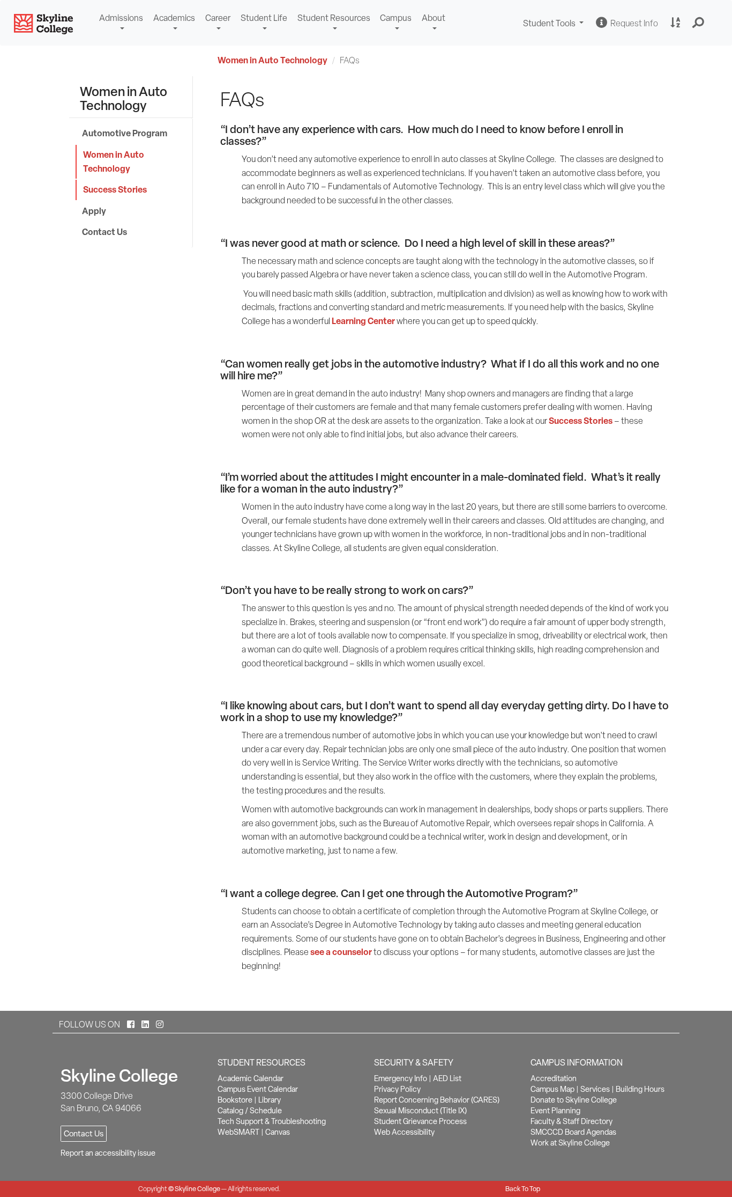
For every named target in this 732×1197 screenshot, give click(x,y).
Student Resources (333, 18)
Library (269, 1100)
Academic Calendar (250, 1078)
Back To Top (522, 1188)
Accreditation (554, 1078)
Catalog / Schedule (250, 1110)
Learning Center (363, 321)
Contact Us (104, 232)
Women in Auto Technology (272, 60)
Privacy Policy (397, 1089)
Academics (174, 18)
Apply (94, 211)
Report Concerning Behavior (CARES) (436, 1100)
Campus (396, 18)
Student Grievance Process (420, 1121)
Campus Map (552, 1089)
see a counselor (341, 952)
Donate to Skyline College (574, 1100)
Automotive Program (124, 133)
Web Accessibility (404, 1132)
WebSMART (238, 1132)
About (433, 18)
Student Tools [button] (554, 24)
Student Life (264, 18)
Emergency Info (400, 1078)
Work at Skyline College (570, 1143)
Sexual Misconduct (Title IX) (420, 1110)
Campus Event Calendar (258, 1089)
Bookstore (235, 1100)
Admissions (121, 18)
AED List (447, 1078)
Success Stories (115, 189)
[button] (698, 23)
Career (217, 18)
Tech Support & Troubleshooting (272, 1121)
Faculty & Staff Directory (572, 1121)
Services (595, 1089)
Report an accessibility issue (108, 1153)
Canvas (277, 1132)
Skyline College (197, 1188)
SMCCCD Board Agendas (573, 1132)
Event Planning (555, 1110)
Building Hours (640, 1089)
